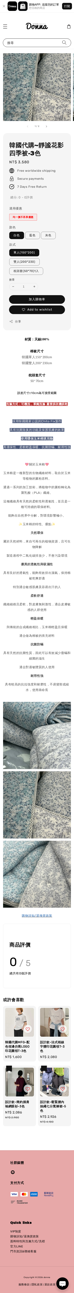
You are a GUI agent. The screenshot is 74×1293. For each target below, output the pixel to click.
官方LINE (16, 1246)
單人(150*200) (24, 252)
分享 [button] (18, 321)
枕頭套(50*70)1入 (26, 271)
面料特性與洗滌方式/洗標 (27, 1241)
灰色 (48, 235)
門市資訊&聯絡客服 (23, 1251)
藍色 (32, 235)
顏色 (12, 227)
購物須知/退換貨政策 (24, 1236)
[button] (5, 26)
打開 (67, 6)
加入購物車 (37, 299)
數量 (12, 279)
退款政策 (50, 1284)
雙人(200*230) (24, 262)
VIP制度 (15, 1231)
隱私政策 (37, 1284)
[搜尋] (64, 43)
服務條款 (24, 1284)
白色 (17, 235)
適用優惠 (15, 208)
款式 (12, 244)
